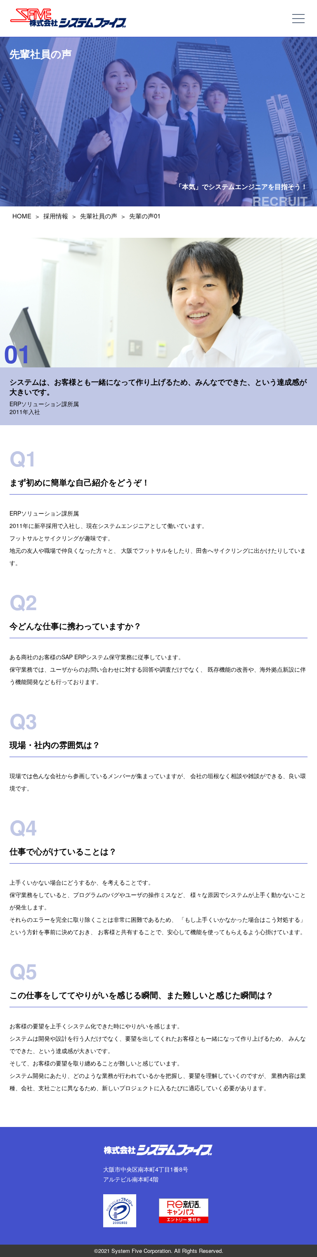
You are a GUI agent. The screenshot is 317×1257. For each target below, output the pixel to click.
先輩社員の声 (98, 215)
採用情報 (55, 215)
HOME (21, 215)
